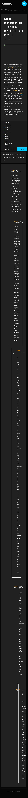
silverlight (7, 138)
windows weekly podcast (9, 144)
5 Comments (12, 149)
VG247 (21, 93)
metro (6, 129)
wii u (10, 141)
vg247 (6, 141)
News (6, 9)
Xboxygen (15, 90)
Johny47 (16, 221)
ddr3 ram (7, 122)
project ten (7, 134)
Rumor (9, 39)
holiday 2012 (7, 127)
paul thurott (8, 132)
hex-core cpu (8, 125)
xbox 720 (7, 147)
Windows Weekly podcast (13, 67)
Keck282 (13, 170)
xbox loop (7, 149)
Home (2, 9)
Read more (22, 149)
